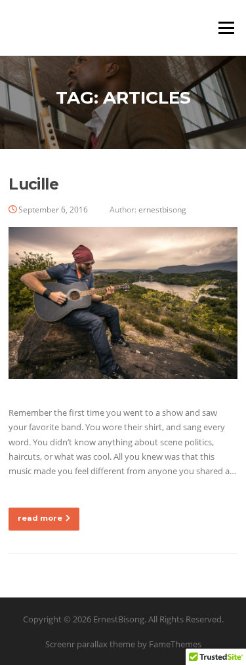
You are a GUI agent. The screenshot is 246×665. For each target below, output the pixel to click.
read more (40, 518)
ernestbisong (162, 209)
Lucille (33, 184)
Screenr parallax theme (90, 644)
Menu (226, 27)
